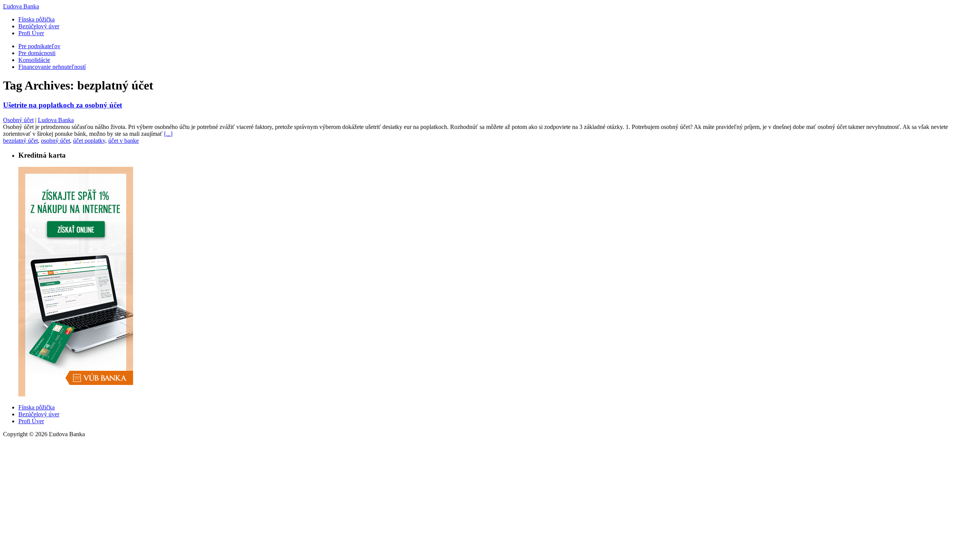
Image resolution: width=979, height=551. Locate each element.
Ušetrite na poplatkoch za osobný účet (62, 105)
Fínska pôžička (36, 19)
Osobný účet (18, 120)
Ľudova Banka (21, 6)
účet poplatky (89, 140)
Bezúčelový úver (38, 26)
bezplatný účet (20, 140)
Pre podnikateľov (39, 46)
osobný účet (55, 140)
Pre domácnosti (36, 53)
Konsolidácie (34, 60)
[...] (168, 133)
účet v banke (123, 140)
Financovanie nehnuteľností (52, 67)
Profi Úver (31, 33)
